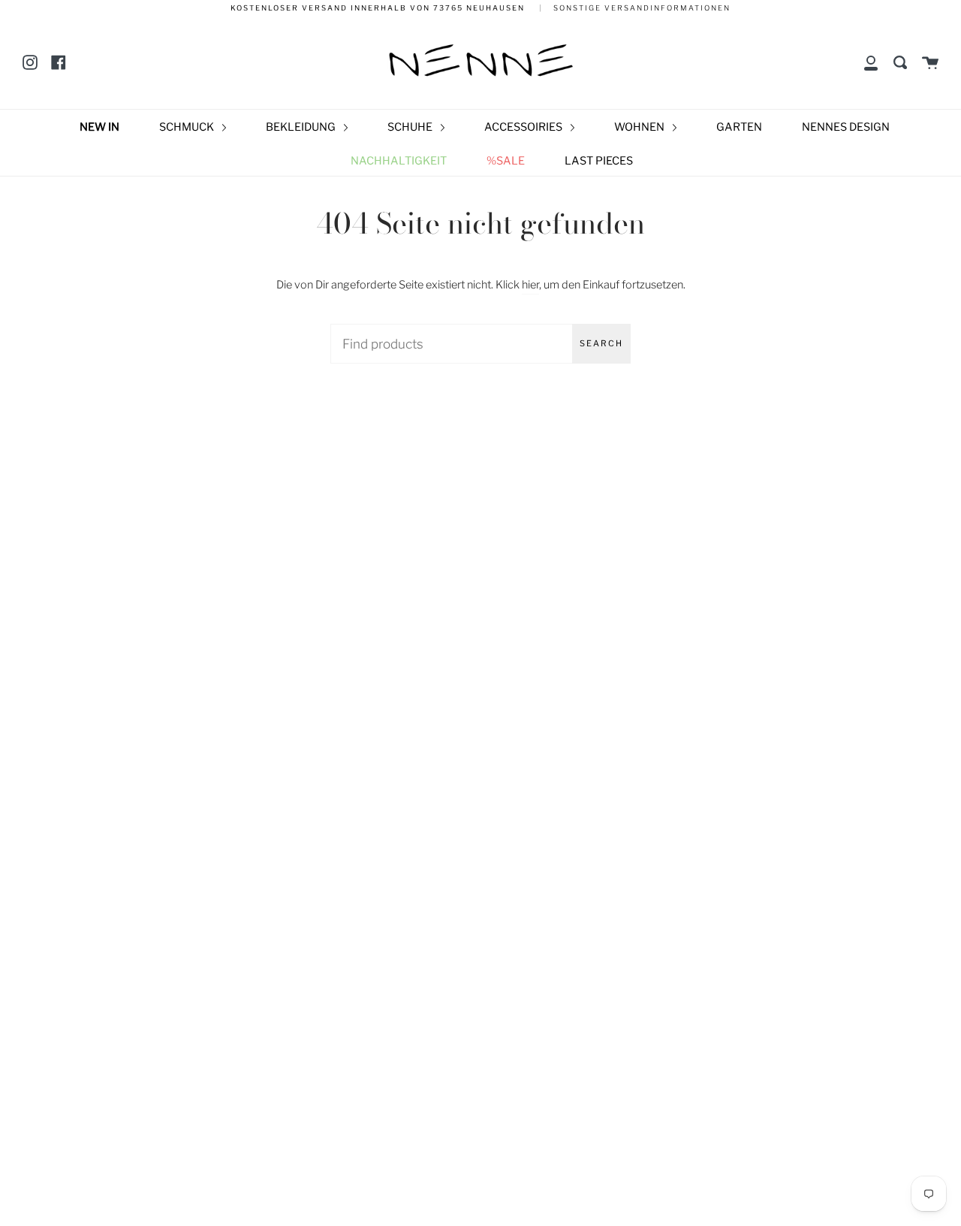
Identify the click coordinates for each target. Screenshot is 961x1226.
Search (601, 343)
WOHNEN (640, 127)
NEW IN (99, 127)
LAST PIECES (599, 161)
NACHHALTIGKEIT (399, 161)
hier (530, 284)
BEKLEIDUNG (302, 127)
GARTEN (739, 127)
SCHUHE (411, 127)
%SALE (506, 161)
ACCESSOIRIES (524, 127)
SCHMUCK (187, 127)
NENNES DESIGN (846, 127)
